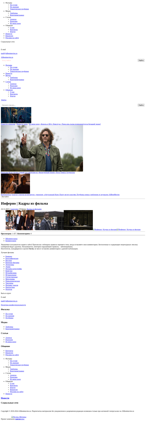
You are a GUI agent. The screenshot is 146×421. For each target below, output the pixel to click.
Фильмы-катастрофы (13, 269)
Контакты (14, 30)
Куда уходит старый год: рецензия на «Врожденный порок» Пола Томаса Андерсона (42, 172)
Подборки (9, 318)
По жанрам (14, 7)
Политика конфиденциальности (13, 305)
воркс (20, 419)
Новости (8, 34)
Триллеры (9, 283)
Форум (12, 32)
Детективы (9, 265)
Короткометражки (17, 15)
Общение (9, 90)
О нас (12, 27)
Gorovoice (14, 209)
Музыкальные (10, 275)
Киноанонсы (6, 195)
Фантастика (10, 287)
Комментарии (10, 241)
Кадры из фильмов (34, 209)
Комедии (8, 271)
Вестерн (8, 260)
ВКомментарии (11, 239)
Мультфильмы (11, 273)
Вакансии (9, 36)
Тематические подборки (19, 9)
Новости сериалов (8, 124)
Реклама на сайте (12, 38)
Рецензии (13, 21)
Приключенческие (12, 281)
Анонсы (13, 19)
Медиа (8, 75)
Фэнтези (8, 289)
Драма (7, 267)
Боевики (8, 256)
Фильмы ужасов (11, 285)
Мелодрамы (10, 279)
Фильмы (8, 65)
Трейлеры (14, 13)
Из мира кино (15, 23)
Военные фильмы (12, 263)
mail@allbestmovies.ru (9, 53)
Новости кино (22, 124)
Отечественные (11, 277)
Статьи (8, 82)
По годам (13, 5)
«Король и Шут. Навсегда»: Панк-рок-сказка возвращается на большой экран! (70, 124)
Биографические (11, 258)
